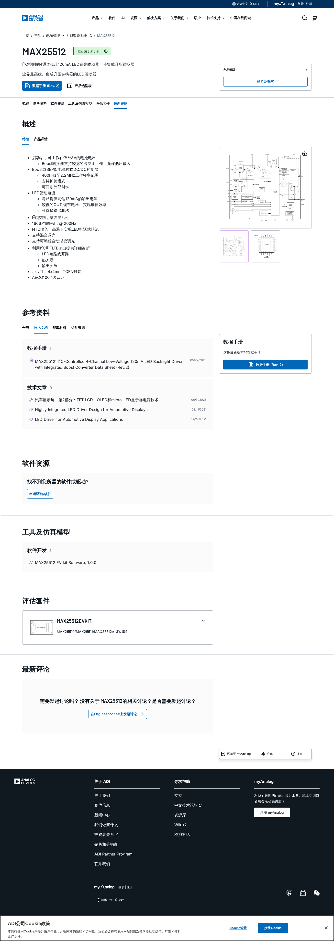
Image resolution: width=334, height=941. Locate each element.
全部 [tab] (25, 327)
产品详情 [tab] (41, 139)
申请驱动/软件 (40, 494)
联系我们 (102, 863)
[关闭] (326, 927)
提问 (299, 754)
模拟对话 (182, 834)
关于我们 (102, 795)
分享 (270, 754)
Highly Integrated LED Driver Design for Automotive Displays (91, 409)
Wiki (178, 824)
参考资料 (40, 103)
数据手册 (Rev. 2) (45, 86)
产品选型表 (83, 86)
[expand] (203, 620)
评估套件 (103, 103)
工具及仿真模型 (80, 103)
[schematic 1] (234, 246)
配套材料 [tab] (59, 327)
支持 (178, 795)
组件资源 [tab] (78, 327)
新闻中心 (102, 814)
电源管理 (53, 35)
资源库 (180, 814)
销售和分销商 (106, 844)
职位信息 (102, 805)
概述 (25, 103)
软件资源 (57, 103)
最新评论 (120, 103)
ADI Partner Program (113, 854)
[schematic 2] (265, 246)
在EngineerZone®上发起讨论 (114, 714)
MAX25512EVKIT (74, 621)
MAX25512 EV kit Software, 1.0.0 (65, 562)
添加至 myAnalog (239, 754)
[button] (63, 35)
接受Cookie (273, 928)
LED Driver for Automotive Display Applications (79, 419)
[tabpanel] (117, 217)
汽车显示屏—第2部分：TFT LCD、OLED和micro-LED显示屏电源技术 (96, 399)
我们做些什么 (106, 824)
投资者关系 (104, 834)
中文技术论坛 (186, 805)
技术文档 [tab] (41, 327)
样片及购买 (265, 81)
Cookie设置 (238, 928)
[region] (167, 928)
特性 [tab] (25, 139)
